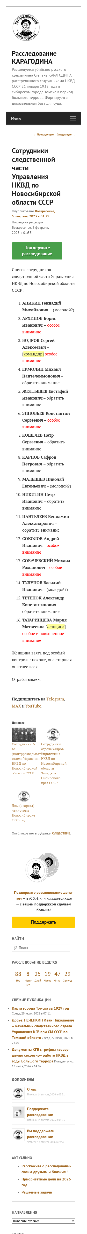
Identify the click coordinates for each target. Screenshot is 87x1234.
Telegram (55, 699)
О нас (31, 1089)
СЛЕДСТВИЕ (61, 833)
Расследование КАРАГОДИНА (34, 57)
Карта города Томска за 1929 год (40, 1008)
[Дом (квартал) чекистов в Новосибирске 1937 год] (24, 796)
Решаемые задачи (37, 1192)
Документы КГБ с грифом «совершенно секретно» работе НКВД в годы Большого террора (41, 1055)
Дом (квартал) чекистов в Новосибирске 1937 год (23, 812)
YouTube (33, 706)
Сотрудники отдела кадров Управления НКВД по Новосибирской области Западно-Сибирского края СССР (54, 763)
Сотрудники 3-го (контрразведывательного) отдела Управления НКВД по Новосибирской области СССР (33, 758)
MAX (16, 706)
